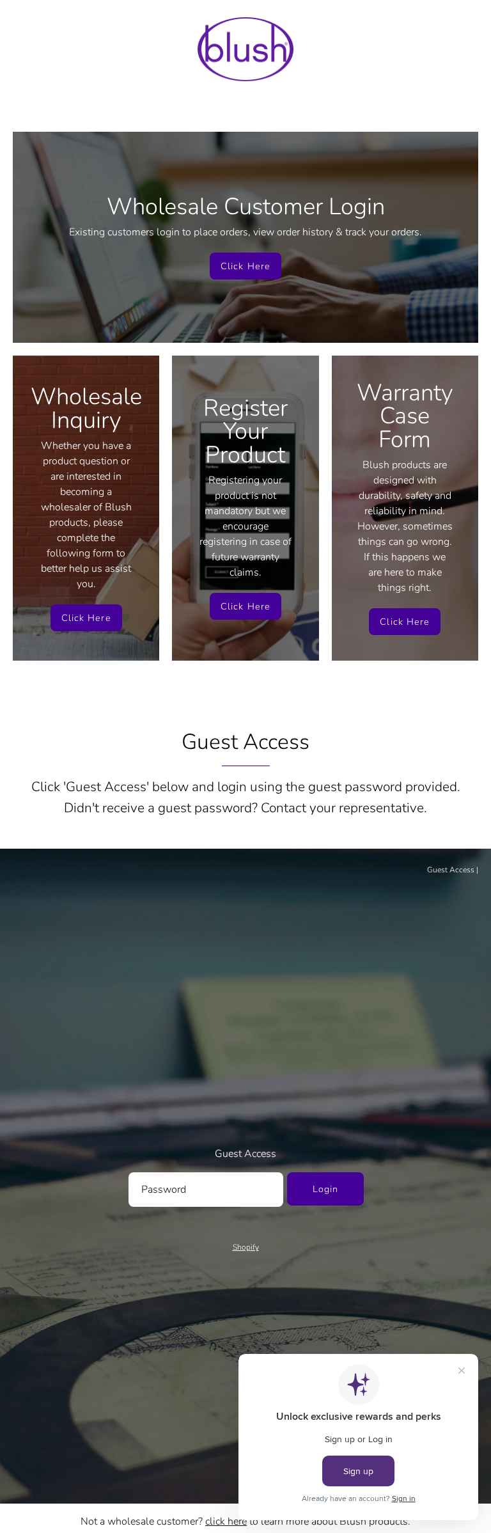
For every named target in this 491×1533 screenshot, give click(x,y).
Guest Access (450, 870)
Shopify (246, 1247)
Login (325, 1189)
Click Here (245, 266)
